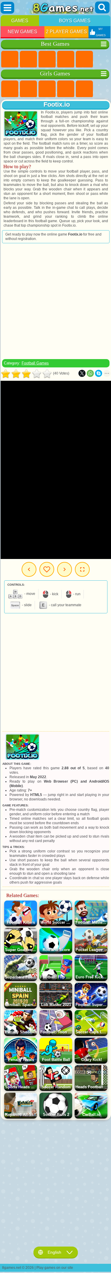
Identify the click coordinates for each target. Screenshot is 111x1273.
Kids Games (65, 59)
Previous (29, 569)
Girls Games (28, 59)
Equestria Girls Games (28, 89)
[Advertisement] (55, 301)
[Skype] (98, 373)
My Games (46, 569)
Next (64, 569)
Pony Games (9, 89)
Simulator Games (47, 59)
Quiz (84, 89)
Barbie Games (65, 89)
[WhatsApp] (90, 373)
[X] (82, 373)
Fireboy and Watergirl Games (47, 89)
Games (19, 20)
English (54, 1252)
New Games (22, 31)
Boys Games (75, 20)
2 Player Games (66, 31)
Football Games (35, 363)
